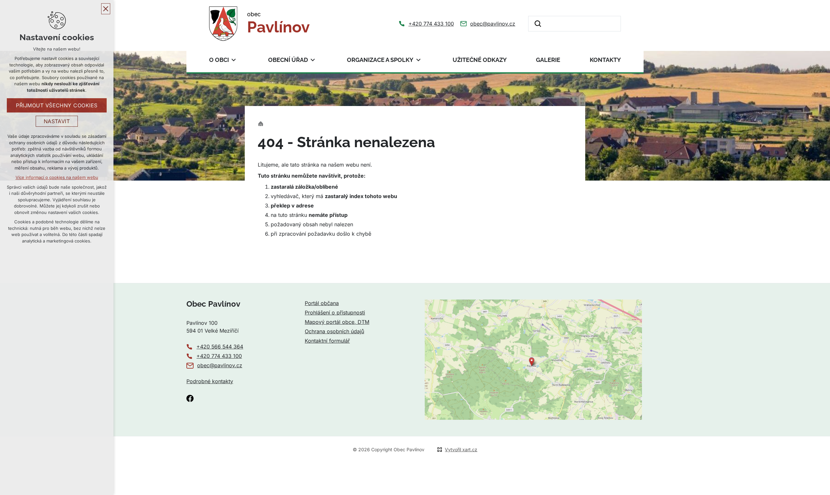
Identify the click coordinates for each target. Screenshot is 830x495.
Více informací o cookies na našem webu (57, 177)
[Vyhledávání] (574, 23)
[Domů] (262, 123)
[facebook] (190, 398)
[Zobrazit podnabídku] (234, 60)
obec (278, 23)
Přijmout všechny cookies (57, 105)
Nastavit (57, 121)
